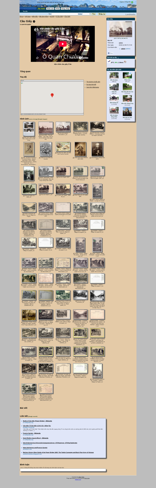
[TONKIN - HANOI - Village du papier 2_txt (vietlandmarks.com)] (97, 283)
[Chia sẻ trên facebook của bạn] (110, 54)
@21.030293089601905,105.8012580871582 (33, 114)
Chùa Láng (127, 79)
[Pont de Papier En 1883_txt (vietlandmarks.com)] (28, 194)
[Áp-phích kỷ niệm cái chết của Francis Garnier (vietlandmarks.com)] (63, 151)
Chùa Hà (114, 91)
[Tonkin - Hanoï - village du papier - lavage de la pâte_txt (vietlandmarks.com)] (80, 251)
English (122, 2)
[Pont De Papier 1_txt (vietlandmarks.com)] (45, 193)
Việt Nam (27, 16)
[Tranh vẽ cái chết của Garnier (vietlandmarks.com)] (46, 156)
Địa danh (41, 8)
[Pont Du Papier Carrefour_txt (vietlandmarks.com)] (80, 299)
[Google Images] (42, 119)
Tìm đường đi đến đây (93, 82)
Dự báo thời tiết (91, 84)
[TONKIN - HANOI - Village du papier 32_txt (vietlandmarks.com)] (45, 247)
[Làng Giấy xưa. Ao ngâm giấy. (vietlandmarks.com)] (80, 193)
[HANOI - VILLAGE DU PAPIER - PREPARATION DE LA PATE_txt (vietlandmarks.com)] (28, 337)
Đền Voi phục (114, 80)
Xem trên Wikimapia (92, 87)
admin (121, 43)
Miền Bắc (35, 16)
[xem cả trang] (33, 119)
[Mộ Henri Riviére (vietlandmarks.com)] (28, 180)
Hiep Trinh (81, 477)
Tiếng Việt (128, 2)
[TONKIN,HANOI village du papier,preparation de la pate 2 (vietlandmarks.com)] (63, 211)
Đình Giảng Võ (114, 102)
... (118, 57)
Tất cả (21, 16)
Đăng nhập (65, 8)
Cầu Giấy (67, 16)
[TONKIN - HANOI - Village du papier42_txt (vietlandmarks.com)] (97, 229)
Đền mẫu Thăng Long (127, 103)
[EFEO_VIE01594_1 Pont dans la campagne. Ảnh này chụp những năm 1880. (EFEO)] (45, 176)
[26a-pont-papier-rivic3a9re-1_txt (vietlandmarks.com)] (63, 131)
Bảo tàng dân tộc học (127, 91)
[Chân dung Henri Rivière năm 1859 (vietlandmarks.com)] (80, 156)
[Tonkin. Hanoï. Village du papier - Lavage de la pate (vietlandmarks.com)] (97, 197)
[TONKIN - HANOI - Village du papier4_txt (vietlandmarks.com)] (80, 229)
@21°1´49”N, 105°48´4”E (121, 38)
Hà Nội (52, 16)
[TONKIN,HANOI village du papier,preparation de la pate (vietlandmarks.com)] (45, 211)
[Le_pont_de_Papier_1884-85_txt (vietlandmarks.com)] (63, 193)
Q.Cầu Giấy (59, 16)
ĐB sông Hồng (43, 16)
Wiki (57, 8)
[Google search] (32, 416)
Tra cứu (25, 11)
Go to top (87, 478)
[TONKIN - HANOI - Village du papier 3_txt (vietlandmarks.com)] (63, 247)
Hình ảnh (50, 8)
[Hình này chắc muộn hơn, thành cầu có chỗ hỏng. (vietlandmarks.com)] (29, 135)
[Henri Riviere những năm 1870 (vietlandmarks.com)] (97, 156)
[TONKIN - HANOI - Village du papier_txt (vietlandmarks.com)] (28, 247)
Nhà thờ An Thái (127, 117)
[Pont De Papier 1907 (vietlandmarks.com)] (63, 175)
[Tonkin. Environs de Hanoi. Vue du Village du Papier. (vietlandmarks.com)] (28, 212)
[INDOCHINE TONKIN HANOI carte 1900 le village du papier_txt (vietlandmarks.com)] (63, 318)
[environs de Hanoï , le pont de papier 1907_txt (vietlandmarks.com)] (97, 175)
